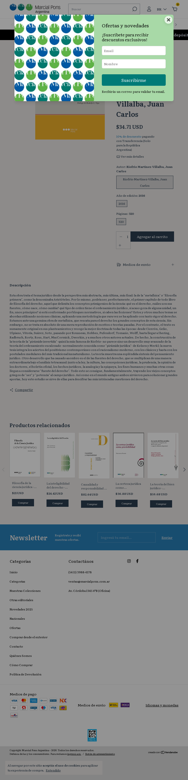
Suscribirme (133, 80)
